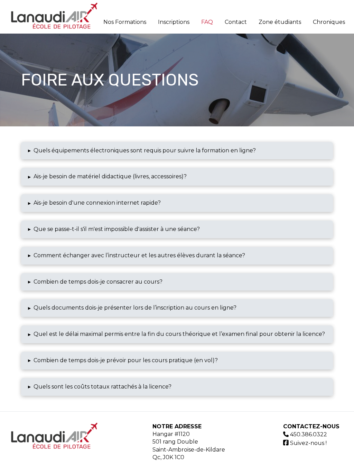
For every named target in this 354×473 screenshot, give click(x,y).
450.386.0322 (308, 434)
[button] (177, 151)
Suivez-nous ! (308, 443)
